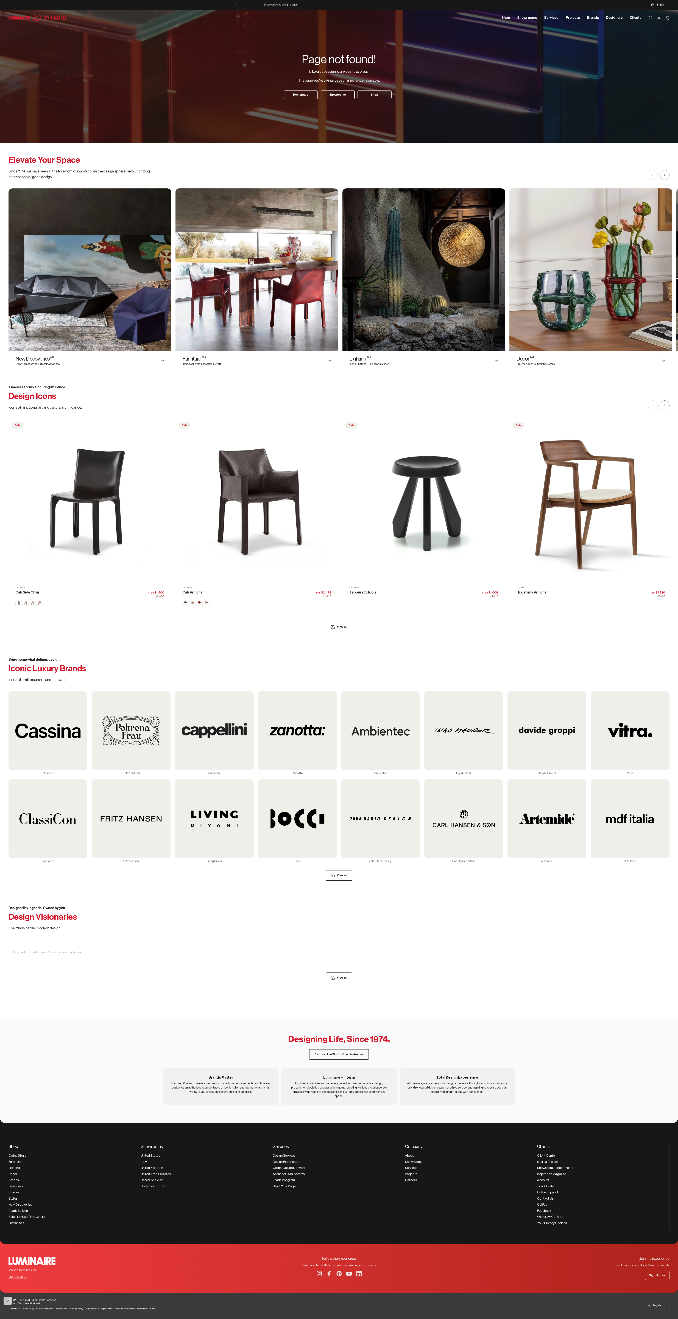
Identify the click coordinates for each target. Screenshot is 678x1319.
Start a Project (547, 1161)
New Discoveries (20, 1204)
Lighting (14, 1167)
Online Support (547, 1192)
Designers (16, 1186)
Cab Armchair (194, 592)
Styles (13, 1198)
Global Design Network (289, 1167)
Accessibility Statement (125, 1309)
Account (543, 1180)
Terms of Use (14, 1309)
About (409, 1155)
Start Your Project (286, 1186)
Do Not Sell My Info (44, 1309)
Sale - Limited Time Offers (27, 1216)
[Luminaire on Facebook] (329, 1273)
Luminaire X (17, 1223)
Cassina (20, 588)
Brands (14, 1180)
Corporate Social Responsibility (98, 1309)
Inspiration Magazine (551, 1174)
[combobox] (660, 5)
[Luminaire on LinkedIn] (359, 1273)
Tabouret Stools (363, 592)
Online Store (17, 1155)
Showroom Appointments (555, 1167)
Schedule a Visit (152, 1180)
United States (150, 1155)
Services (411, 1167)
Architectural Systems (289, 1174)
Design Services (284, 1155)
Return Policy (61, 1309)
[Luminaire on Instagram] (319, 1273)
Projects (411, 1174)
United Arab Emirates (156, 1174)
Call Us (542, 1204)
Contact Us (545, 1198)
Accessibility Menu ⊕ (146, 1309)
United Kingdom (152, 1167)
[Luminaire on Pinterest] (339, 1273)
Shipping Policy (76, 1309)
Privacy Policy (28, 1309)
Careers (411, 1180)
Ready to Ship (18, 1210)
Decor (13, 1174)
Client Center (546, 1155)
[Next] (324, 5)
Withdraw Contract (551, 1216)
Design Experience (286, 1161)
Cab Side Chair (28, 592)
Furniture (15, 1161)
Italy (144, 1161)
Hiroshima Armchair (533, 592)
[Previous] (237, 5)
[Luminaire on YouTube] (349, 1273)
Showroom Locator (155, 1186)
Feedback (544, 1210)
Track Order (546, 1186)
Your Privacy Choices (552, 1223)
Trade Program (284, 1180)
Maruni (521, 588)
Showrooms (413, 1161)
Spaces (14, 1192)
